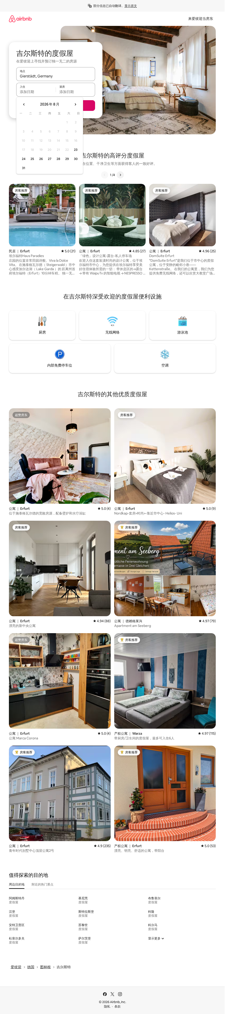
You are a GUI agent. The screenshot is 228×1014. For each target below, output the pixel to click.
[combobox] (56, 76)
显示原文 (130, 6)
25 (32, 159)
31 (23, 168)
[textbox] (36, 91)
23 (75, 150)
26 (41, 159)
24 (23, 159)
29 (67, 159)
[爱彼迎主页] (20, 19)
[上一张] (104, 174)
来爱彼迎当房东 (200, 18)
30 (76, 159)
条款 (117, 1006)
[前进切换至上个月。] (24, 104)
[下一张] (120, 174)
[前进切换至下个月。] (75, 104)
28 (58, 159)
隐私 (107, 1006)
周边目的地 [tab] (16, 884)
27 (49, 159)
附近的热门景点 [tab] (42, 884)
